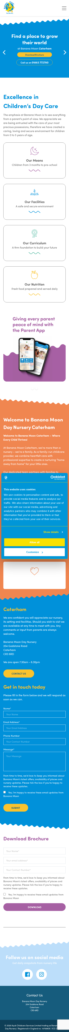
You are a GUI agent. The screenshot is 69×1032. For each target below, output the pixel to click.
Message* (8, 749)
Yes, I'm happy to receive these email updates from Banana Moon (33, 794)
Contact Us (19, 673)
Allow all (34, 542)
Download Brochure (34, 54)
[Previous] (4, 52)
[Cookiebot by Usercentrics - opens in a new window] (50, 478)
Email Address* (11, 722)
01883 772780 (40, 62)
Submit (15, 807)
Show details (51, 532)
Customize (32, 552)
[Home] (9, 8)
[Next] (64, 52)
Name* (7, 708)
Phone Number (11, 735)
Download (34, 907)
